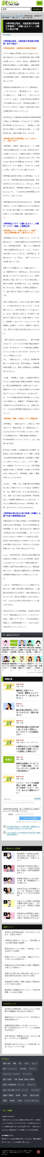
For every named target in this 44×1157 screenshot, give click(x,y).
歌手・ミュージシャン (10, 1069)
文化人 (25, 1095)
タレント (34, 1063)
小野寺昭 (7, 34)
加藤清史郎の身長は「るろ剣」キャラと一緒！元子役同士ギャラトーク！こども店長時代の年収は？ (22, 1027)
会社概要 (34, 1130)
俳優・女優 (19, 16)
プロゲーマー (31, 1085)
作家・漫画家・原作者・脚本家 (24, 1079)
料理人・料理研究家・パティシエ (13, 1085)
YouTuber (23, 1069)
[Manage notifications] (38, 1152)
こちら (14, 1142)
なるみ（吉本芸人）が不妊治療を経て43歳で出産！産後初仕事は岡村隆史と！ (23, 833)
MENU (39, 3)
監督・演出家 (7, 1079)
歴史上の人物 (34, 1095)
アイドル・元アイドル (31, 742)
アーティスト (27, 1074)
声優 (14, 1063)
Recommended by (32, 672)
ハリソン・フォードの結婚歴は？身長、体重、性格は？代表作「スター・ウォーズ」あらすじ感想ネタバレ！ (27, 788)
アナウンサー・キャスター (11, 1074)
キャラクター (35, 1090)
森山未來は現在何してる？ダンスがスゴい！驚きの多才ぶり (27, 712)
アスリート (32, 1069)
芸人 (20, 1063)
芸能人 (5, 1100)
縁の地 (12, 1100)
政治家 (18, 1095)
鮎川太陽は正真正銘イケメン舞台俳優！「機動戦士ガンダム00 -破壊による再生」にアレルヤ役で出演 (23, 827)
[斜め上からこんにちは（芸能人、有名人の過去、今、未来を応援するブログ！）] (10, 3)
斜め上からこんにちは (7, 16)
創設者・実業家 (8, 1095)
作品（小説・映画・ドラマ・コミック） (15, 1090)
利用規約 (37, 798)
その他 (19, 1100)
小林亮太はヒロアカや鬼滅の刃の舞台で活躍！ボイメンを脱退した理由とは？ (27, 748)
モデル (27, 1063)
